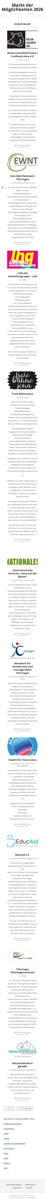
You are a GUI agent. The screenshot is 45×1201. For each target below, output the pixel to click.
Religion (7, 1163)
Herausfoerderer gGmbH (22, 1065)
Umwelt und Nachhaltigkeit (15, 1143)
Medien (7, 1138)
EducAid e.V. (22, 854)
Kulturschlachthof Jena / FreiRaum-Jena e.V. (22, 54)
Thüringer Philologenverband (22, 971)
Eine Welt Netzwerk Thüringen (22, 177)
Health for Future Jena (23, 759)
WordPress (32, 1197)
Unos (19, 1197)
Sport (6, 1168)
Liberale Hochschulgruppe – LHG (22, 274)
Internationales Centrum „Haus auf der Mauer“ (22, 573)
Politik (23, 280)
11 (20, 1108)
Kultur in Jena (24, 60)
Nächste (27, 1108)
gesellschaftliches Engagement (23, 676)
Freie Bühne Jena (22, 393)
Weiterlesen (22, 145)
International (18, 183)
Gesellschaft (9, 1128)
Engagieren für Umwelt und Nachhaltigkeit (24, 764)
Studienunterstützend (13, 1124)
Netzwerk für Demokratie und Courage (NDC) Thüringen (22, 668)
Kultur (6, 1153)
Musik (6, 1158)
